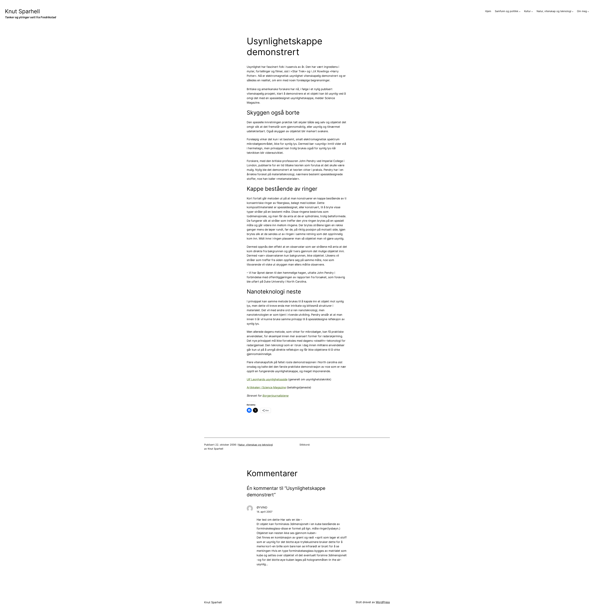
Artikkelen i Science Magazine (266, 387)
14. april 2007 (264, 511)
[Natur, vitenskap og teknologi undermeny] (572, 11)
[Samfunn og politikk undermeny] (520, 11)
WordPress (383, 602)
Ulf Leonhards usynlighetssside (267, 379)
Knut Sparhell (22, 11)
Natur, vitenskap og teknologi (255, 444)
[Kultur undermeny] (532, 11)
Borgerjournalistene (276, 395)
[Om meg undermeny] (588, 11)
